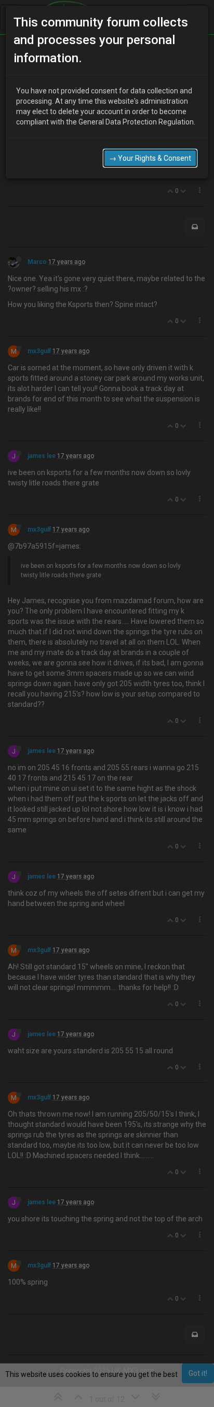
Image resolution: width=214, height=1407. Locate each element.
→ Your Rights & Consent (150, 158)
